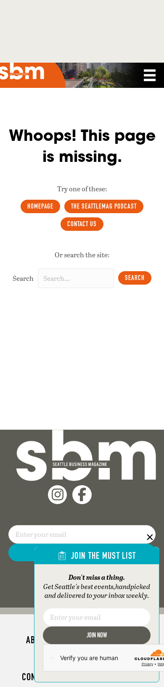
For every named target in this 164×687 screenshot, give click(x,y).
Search (23, 278)
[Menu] (150, 75)
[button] (134, 278)
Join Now (97, 635)
